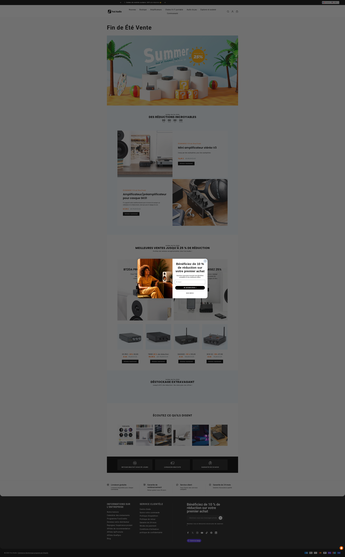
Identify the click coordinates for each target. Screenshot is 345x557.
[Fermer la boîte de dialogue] (205, 261)
